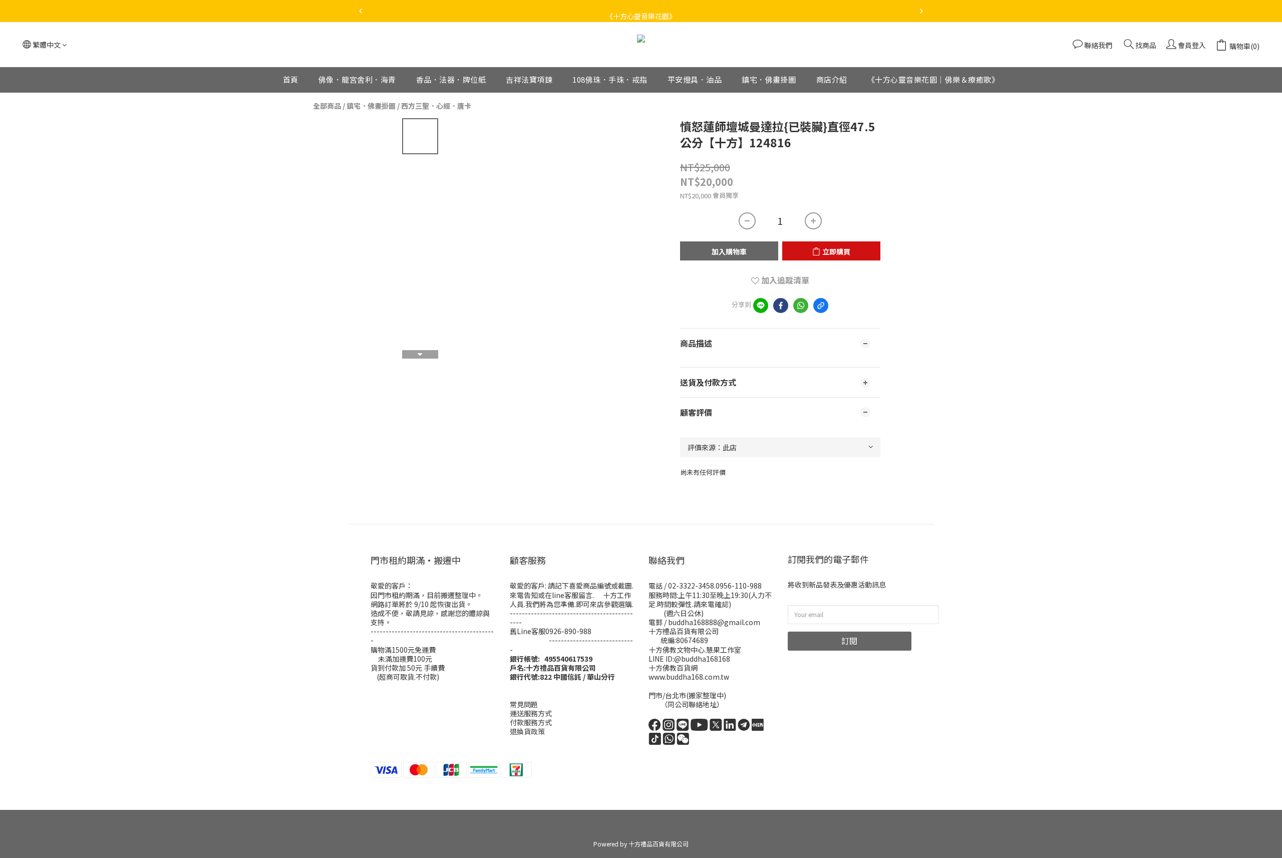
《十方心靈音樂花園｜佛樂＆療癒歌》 (933, 79)
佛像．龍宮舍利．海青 (357, 79)
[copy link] (820, 305)
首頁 (290, 79)
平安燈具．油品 (695, 79)
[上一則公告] (360, 11)
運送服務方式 (531, 713)
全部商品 (327, 106)
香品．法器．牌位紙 (451, 79)
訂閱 (849, 641)
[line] (760, 305)
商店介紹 (831, 79)
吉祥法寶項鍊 (529, 79)
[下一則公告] (921, 11)
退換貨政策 (527, 731)
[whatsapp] (800, 305)
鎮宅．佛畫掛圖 (769, 79)
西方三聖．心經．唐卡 (436, 106)
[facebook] (780, 305)
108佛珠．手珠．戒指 (610, 79)
